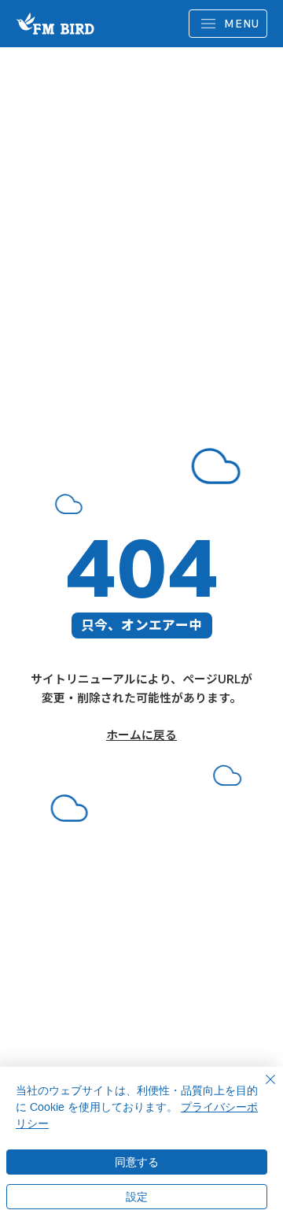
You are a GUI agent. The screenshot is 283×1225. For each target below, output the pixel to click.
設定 (137, 1196)
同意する (137, 1162)
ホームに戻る (141, 734)
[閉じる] (261, 1089)
